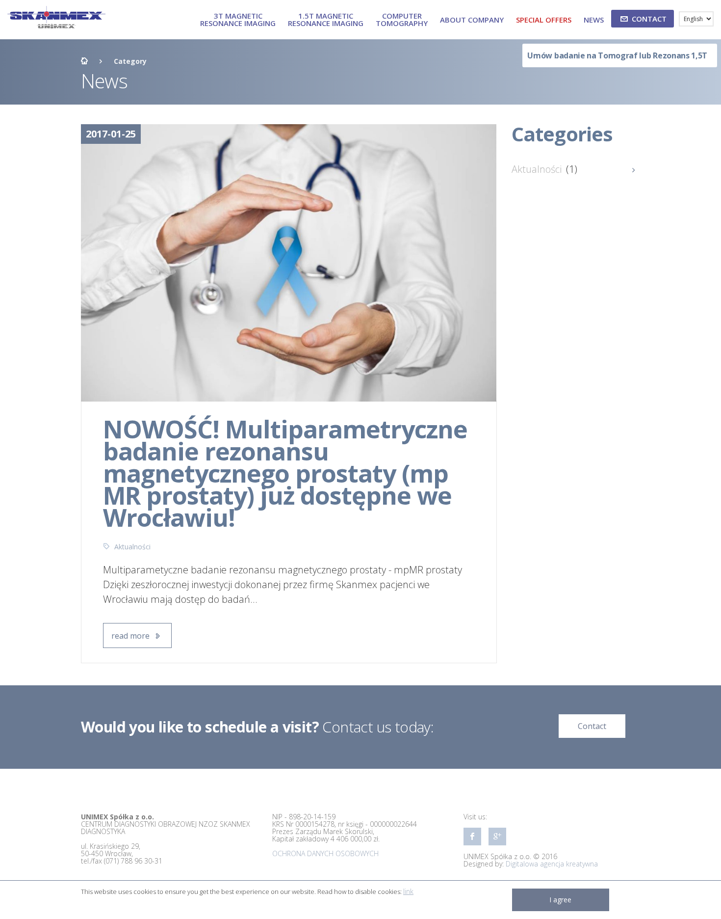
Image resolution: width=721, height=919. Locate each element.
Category (130, 61)
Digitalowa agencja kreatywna (552, 863)
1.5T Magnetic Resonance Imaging (325, 19)
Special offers (543, 20)
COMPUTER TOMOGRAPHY (402, 19)
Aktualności (132, 546)
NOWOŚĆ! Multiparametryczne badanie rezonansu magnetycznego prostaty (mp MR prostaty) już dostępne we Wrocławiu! (285, 473)
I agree (560, 899)
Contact (592, 726)
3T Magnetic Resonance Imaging (238, 19)
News (594, 20)
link (408, 891)
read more (131, 635)
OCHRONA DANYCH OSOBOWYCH (325, 853)
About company (472, 20)
